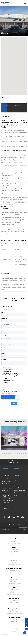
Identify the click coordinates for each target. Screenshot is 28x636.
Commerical (6, 475)
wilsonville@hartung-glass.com (14, 583)
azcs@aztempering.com (14, 543)
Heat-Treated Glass (6, 488)
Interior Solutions (5, 506)
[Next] (25, 438)
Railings (3, 485)
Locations (16, 485)
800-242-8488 (14, 551)
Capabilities (16, 475)
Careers (16, 480)
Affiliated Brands (18, 487)
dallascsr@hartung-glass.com (14, 594)
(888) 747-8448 (14, 592)
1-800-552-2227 (14, 462)
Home (15, 473)
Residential (5, 477)
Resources (16, 492)
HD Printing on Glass (8, 496)
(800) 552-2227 (14, 570)
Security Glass (5, 490)
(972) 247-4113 (14, 589)
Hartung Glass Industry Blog (7, 509)
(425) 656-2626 (14, 619)
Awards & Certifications (19, 490)
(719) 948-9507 (14, 560)
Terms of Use (13, 631)
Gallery (15, 478)
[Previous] (2, 438)
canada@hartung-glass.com (14, 554)
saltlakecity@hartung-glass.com (14, 604)
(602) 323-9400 (14, 541)
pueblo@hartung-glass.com (14, 564)
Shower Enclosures (6, 481)
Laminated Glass (6, 479)
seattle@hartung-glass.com (14, 623)
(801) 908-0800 (14, 600)
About (15, 483)
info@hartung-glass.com (14, 460)
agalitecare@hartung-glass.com (14, 613)
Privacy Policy (14, 630)
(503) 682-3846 (14, 579)
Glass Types (6, 502)
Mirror (4, 504)
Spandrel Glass (6, 498)
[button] (14, 65)
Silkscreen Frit (6, 495)
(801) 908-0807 (14, 602)
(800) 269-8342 (14, 562)
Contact (16, 495)
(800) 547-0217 (14, 581)
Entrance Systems (6, 483)
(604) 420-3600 (14, 549)
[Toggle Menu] (25, 3)
